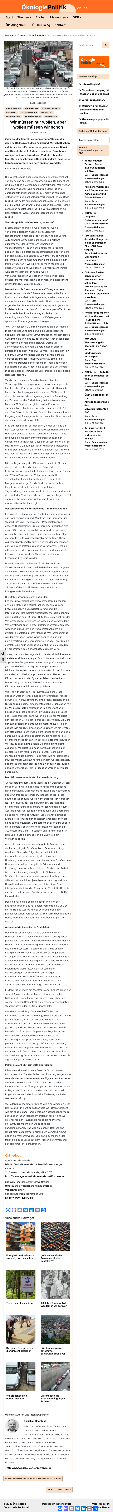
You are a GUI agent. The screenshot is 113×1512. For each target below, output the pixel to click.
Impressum (48, 1503)
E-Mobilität (47, 112)
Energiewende (13, 116)
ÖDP (76, 17)
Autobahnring (13, 109)
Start (9, 17)
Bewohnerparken (51, 109)
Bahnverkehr (31, 109)
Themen (23, 17)
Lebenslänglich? (91, 84)
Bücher (41, 17)
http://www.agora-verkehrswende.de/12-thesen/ (34, 1176)
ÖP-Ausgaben (16, 25)
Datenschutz (63, 1503)
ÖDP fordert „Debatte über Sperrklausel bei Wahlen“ (96, 376)
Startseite (9, 35)
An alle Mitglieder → (59, 1490)
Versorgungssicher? (93, 99)
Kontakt (60, 25)
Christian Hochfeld (35, 1420)
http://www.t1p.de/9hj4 (19, 1197)
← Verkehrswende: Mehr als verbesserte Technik (33, 1478)
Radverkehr (51, 116)
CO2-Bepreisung (29, 112)
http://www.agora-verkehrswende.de (29, 1467)
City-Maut (11, 112)
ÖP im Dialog (41, 25)
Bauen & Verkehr (36, 35)
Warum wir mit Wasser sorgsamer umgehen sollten (94, 109)
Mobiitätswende (33, 116)
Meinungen (58, 17)
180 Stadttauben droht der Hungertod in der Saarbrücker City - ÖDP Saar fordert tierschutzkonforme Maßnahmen (96, 246)
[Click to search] (105, 45)
